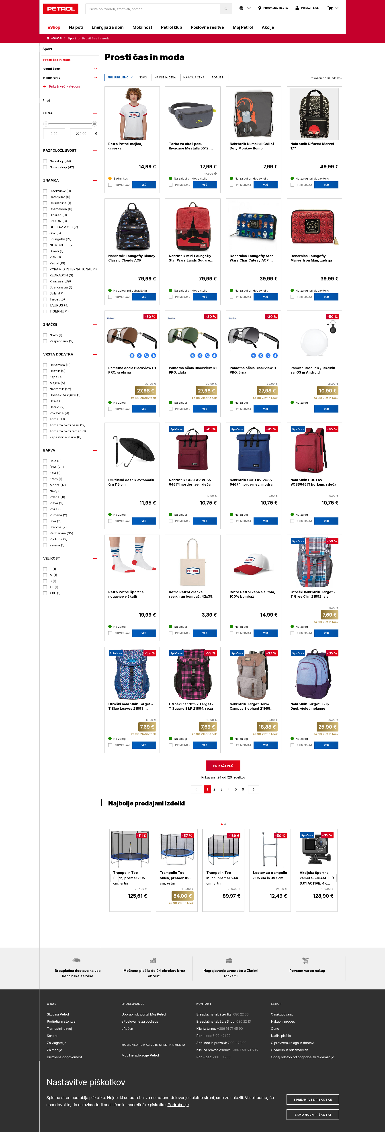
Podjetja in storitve (61, 1021)
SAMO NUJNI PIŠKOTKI (313, 1114)
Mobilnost (142, 27)
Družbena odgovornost (64, 1057)
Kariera (52, 1036)
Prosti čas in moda (57, 59)
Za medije (54, 1050)
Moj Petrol (243, 27)
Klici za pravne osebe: (213, 1050)
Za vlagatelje (56, 1043)
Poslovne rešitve (207, 27)
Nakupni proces (283, 1021)
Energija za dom (108, 27)
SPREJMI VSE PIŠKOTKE (313, 1099)
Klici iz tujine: (206, 1028)
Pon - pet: (204, 1036)
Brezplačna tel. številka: (214, 1014)
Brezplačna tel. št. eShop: (216, 1021)
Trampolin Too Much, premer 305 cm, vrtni (129, 877)
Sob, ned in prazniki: (211, 1043)
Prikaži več (223, 766)
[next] (252, 789)
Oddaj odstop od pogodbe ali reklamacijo (302, 1057)
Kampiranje (51, 77)
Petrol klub (171, 27)
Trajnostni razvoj (59, 1028)
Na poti (76, 27)
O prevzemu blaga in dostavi (292, 1043)
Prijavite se (310, 7)
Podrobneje (178, 1104)
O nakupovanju (282, 1014)
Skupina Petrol (58, 1014)
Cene (275, 1028)
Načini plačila (281, 1036)
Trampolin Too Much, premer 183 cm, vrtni (175, 877)
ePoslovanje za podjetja (139, 1021)
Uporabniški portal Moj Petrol (143, 1014)
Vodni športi (52, 68)
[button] (114, 878)
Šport (72, 38)
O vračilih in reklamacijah (289, 1050)
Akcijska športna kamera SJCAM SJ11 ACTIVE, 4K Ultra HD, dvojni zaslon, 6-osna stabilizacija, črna (314, 878)
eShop (54, 27)
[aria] (54, 38)
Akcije (268, 27)
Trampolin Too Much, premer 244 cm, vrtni (222, 877)
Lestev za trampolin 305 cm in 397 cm (270, 875)
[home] (60, 9)
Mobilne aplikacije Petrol (140, 1055)
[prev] (197, 789)
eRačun (127, 1028)
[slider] (46, 124)
